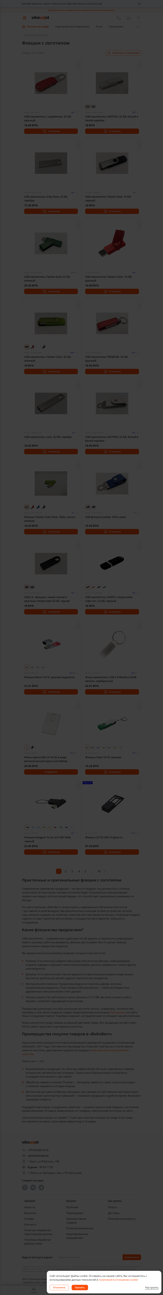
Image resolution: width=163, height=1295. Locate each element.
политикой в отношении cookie (118, 1279)
